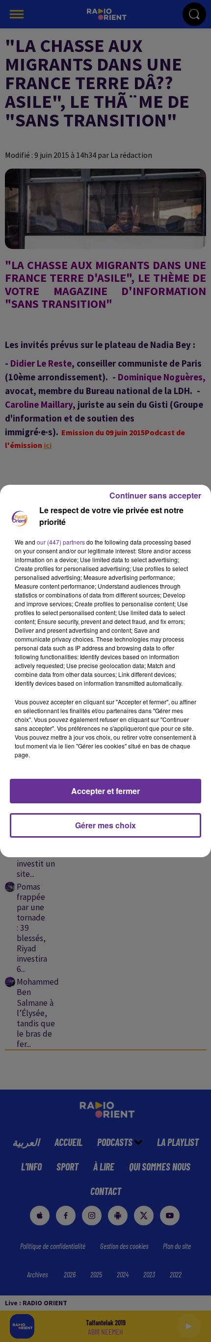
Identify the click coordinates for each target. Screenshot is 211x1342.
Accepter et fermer (105, 790)
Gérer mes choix (105, 825)
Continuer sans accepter (155, 495)
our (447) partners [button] (61, 542)
